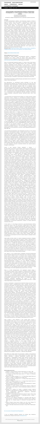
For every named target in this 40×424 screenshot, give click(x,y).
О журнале (6, 7)
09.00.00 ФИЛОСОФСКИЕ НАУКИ (13, 52)
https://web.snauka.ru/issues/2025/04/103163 (11, 59)
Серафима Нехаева (7, 49)
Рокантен (28, 48)
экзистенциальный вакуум (26, 49)
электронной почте (23, 415)
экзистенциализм (19, 49)
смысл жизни (13, 49)
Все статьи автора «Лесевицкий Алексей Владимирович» (14, 410)
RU (13, 7)
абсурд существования (15, 48)
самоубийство (33, 48)
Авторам (10, 7)
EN (16, 7)
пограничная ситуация (23, 48)
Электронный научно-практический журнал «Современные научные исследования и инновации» (13, 4)
